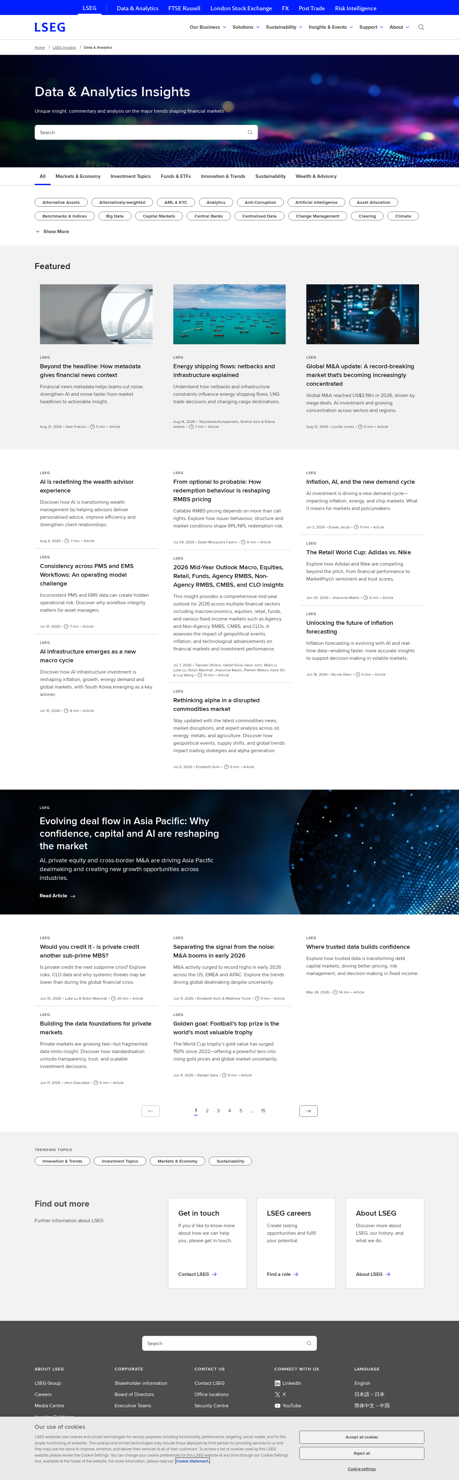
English (362, 1383)
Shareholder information (141, 1383)
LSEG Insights (64, 47)
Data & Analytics (137, 8)
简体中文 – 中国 (372, 1405)
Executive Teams (133, 1405)
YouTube (292, 1405)
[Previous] (150, 1111)
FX (285, 8)
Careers (43, 1394)
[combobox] (139, 132)
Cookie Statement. (192, 1461)
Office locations (212, 1394)
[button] (196, 1111)
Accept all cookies (362, 1437)
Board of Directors (134, 1394)
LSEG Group (48, 1383)
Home (40, 47)
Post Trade (312, 8)
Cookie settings (362, 1469)
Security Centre (212, 1405)
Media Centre (49, 1405)
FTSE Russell (184, 8)
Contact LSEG (210, 1383)
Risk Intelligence (356, 8)
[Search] (421, 27)
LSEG (89, 8)
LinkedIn (292, 1383)
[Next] (308, 1111)
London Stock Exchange (241, 8)
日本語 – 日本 (369, 1394)
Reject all (362, 1453)
